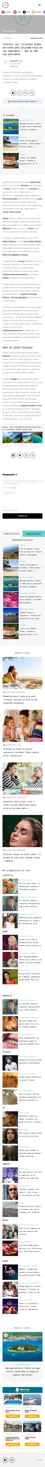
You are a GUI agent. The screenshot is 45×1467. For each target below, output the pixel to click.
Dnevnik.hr (8, 12)
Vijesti (19, 12)
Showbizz (38, 12)
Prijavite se (22, 516)
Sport (28, 12)
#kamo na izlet (36, 38)
